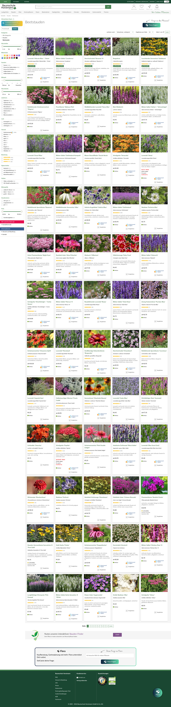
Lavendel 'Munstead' (63, 351)
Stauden (13, 12)
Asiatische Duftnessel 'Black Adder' (125, 445)
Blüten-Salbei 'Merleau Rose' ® (152, 545)
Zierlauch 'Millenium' (92, 255)
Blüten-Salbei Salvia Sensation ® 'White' (67, 596)
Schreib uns (82, 677)
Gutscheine (130, 1)
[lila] (17, 55)
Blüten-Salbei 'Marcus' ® (64, 302)
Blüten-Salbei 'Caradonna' (65, 58)
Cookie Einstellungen (61, 694)
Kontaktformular (6, 224)
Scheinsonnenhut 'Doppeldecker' (96, 545)
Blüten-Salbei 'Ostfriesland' (122, 207)
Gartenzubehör (97, 12)
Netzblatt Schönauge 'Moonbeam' (96, 497)
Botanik (26, 1)
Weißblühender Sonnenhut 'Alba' (67, 207)
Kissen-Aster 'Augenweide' (94, 595)
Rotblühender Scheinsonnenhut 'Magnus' (38, 108)
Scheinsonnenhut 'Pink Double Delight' (95, 447)
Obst (20, 12)
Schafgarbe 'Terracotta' (121, 155)
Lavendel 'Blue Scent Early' (151, 445)
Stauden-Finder (76, 634)
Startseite (3, 15)
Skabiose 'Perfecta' (62, 497)
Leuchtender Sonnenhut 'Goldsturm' (154, 58)
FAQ (56, 677)
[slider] (2, 46)
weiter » (167, 32)
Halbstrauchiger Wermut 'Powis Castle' (66, 399)
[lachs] (10, 55)
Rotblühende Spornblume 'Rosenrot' (40, 207)
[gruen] (5, 58)
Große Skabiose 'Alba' (120, 595)
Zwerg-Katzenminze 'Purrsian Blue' (153, 302)
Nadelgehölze (56, 12)
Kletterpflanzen (67, 12)
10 (107, 626)
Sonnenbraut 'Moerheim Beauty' (96, 398)
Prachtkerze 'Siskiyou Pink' (65, 107)
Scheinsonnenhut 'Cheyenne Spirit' (39, 351)
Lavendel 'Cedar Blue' (120, 398)
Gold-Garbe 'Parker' (62, 545)
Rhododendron (85, 12)
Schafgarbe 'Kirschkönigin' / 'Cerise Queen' (39, 303)
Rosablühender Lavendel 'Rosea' (95, 302)
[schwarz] (17, 58)
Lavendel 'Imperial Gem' (36, 398)
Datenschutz (58, 688)
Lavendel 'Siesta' (147, 155)
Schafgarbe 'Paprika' (63, 445)
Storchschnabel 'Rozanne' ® (94, 58)
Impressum (58, 699)
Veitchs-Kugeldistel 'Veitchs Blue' (96, 207)
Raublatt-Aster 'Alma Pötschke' (66, 255)
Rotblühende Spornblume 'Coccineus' (154, 351)
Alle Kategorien (7, 35)
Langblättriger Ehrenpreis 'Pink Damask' (38, 596)
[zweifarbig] (10, 58)
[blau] (2, 58)
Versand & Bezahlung (141, 1)
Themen (106, 12)
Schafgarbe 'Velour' (148, 595)
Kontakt (152, 1)
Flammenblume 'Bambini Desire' (152, 497)
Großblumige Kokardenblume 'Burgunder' (94, 352)
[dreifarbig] (12, 58)
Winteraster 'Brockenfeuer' (37, 497)
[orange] (7, 55)
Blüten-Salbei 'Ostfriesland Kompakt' (68, 155)
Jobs (56, 682)
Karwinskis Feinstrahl (120, 545)
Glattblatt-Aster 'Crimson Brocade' (124, 497)
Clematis (76, 12)
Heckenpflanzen (28, 12)
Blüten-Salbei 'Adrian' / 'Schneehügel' (154, 107)
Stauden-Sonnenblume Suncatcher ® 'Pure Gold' (40, 546)
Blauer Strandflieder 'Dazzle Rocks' (96, 155)
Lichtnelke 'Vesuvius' (35, 445)
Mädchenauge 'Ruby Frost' (122, 255)
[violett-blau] (19, 55)
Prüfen (15, 28)
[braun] (7, 58)
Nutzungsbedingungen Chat (62, 691)
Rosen (37, 12)
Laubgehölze (5, 12)
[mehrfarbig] (14, 58)
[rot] (14, 55)
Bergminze (116, 58)
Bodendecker (45, 12)
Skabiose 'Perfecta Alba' (150, 207)
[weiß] (2, 55)
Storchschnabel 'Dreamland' (122, 351)
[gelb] (5, 55)
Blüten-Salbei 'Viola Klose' (122, 302)
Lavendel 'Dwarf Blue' (35, 155)
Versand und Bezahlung (8, 231)
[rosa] (12, 55)
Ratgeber (16, 1)
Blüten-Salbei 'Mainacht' (150, 255)
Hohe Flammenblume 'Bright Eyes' (39, 255)
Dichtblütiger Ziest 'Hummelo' (152, 398)
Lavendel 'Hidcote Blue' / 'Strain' (39, 58)
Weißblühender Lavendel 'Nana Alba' (97, 107)
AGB (56, 696)
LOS (108, 6)
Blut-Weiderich (118, 107)
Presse (57, 685)
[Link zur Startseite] (9, 7)
